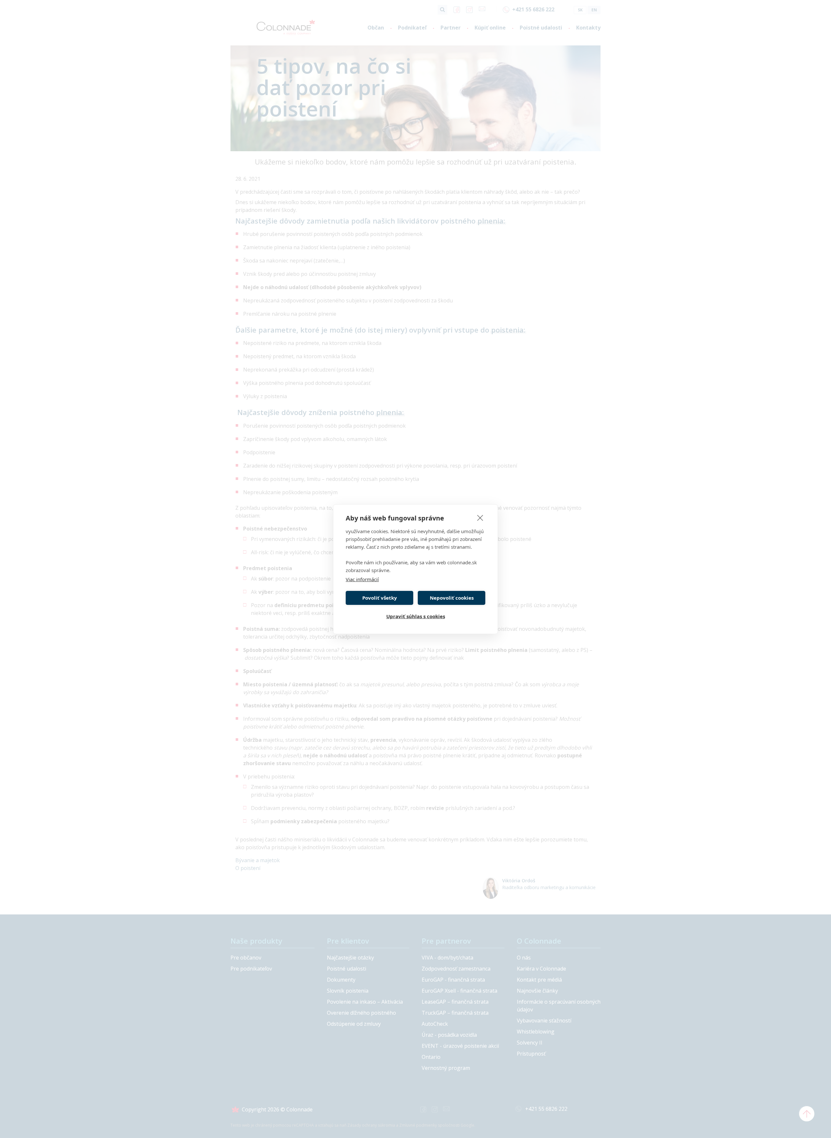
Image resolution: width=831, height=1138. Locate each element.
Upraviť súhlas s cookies (415, 616)
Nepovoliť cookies (452, 597)
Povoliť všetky (379, 597)
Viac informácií (362, 579)
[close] (480, 517)
